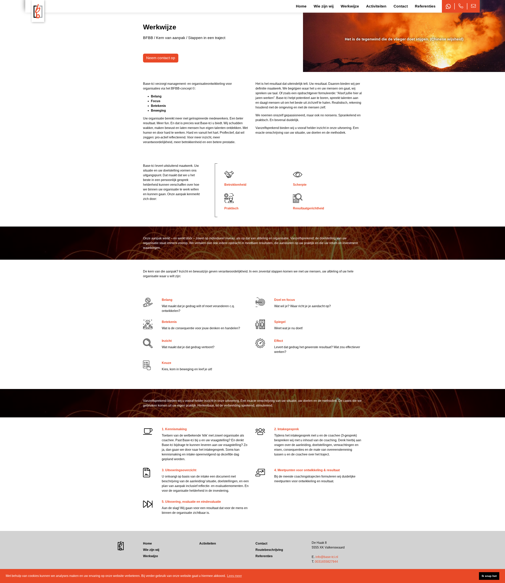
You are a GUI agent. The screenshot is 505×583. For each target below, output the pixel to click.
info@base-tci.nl (326, 557)
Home (301, 6)
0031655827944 (326, 561)
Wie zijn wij (324, 6)
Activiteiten (376, 6)
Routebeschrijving (269, 549)
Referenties (425, 6)
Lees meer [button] (234, 575)
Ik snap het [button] (489, 575)
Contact (401, 6)
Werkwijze (350, 6)
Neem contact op (160, 58)
